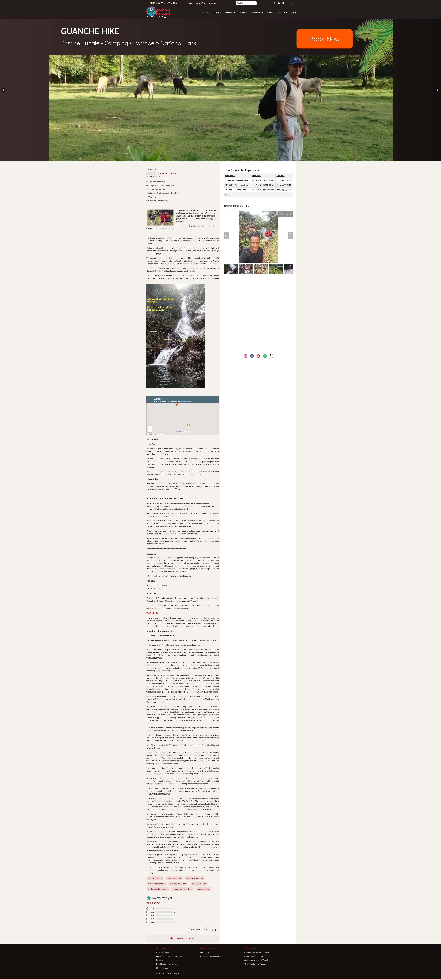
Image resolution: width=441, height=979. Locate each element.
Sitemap (180, 973)
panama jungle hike (174, 878)
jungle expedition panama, (157, 889)
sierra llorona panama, (156, 884)
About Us (281, 12)
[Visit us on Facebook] (252, 356)
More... (227, 195)
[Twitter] (291, 3)
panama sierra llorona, (178, 884)
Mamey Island (162, 968)
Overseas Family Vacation (255, 964)
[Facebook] (279, 3)
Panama (241, 12)
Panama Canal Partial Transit (256, 952)
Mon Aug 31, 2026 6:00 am (263, 185)
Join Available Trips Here (241, 170)
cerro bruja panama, (198, 884)
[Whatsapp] (287, 3)
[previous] (228, 235)
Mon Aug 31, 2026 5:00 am (263, 180)
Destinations (256, 12)
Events (269, 12)
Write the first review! (167, 173)
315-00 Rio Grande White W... (237, 185)
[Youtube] (283, 3)
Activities (229, 12)
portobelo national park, (195, 878)
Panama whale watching (210, 956)
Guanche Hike (90, 31)
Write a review (153, 903)
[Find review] (207, 930)
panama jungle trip (155, 878)
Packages (215, 12)
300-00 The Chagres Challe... (237, 180)
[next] (289, 235)
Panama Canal (162, 952)
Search (293, 12)
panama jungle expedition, (182, 889)
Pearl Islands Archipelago (167, 964)
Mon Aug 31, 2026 (283, 180)
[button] (220, 90)
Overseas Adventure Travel (256, 960)
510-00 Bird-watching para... (236, 190)
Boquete (159, 960)
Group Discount (207, 952)
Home (205, 12)
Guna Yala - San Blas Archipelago (170, 956)
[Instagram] (275, 3)
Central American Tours (254, 956)
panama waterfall (203, 889)
